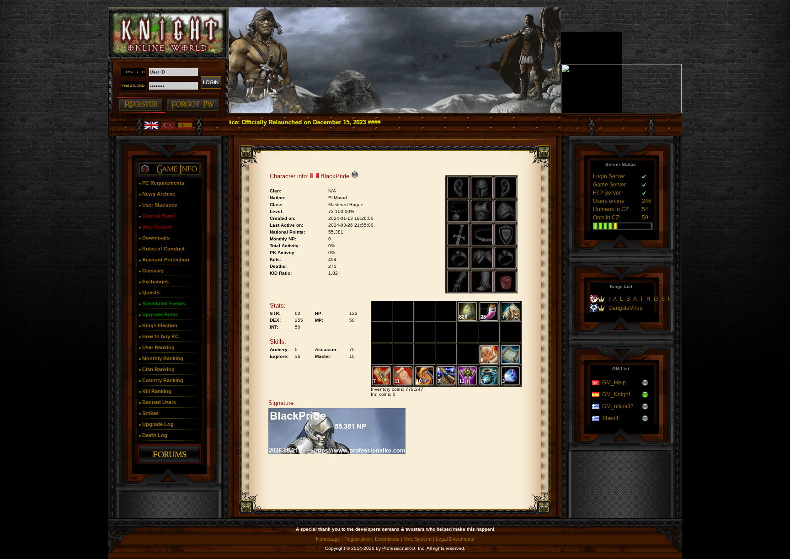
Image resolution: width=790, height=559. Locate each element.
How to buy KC (160, 336)
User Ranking (158, 347)
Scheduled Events (164, 303)
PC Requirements (163, 183)
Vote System (157, 226)
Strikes (150, 413)
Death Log (154, 435)
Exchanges (155, 281)
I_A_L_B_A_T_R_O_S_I (639, 299)
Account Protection (165, 259)
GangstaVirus (625, 308)
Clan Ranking (158, 369)
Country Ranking (162, 380)
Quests (151, 292)
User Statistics (159, 205)
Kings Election (159, 325)
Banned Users (159, 402)
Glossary (153, 270)
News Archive (158, 194)
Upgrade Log (158, 424)
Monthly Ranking (162, 358)
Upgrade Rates (160, 314)
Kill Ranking (156, 391)
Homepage (328, 539)
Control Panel (158, 215)
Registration (357, 539)
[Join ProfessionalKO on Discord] (621, 111)
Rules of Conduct (163, 248)
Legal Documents (455, 539)
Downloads (156, 237)
